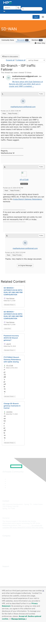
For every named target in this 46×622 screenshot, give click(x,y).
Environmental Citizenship (11, 548)
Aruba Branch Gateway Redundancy (27, 199)
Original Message (25, 265)
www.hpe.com (26, 525)
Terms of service (8, 555)
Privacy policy (7, 552)
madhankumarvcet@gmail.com (23, 107)
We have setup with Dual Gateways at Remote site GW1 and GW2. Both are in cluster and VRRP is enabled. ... (26, 84)
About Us (5, 539)
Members (37, 40)
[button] (43, 590)
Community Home (7, 40)
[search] (18, 8)
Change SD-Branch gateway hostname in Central (12, 405)
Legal (4, 558)
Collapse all (20, 60)
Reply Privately (12, 113)
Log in (36, 17)
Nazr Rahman (10, 298)
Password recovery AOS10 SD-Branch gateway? (11, 338)
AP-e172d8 (24, 179)
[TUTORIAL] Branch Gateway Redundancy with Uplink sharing (12, 359)
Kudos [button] (41, 94)
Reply (4, 113)
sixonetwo (9, 412)
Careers (5, 542)
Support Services (8, 569)
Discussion (22, 40)
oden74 (8, 344)
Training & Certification (10, 576)
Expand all (10, 60)
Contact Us (6, 545)
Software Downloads (9, 579)
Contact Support (8, 573)
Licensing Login (7, 582)
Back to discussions (11, 56)
